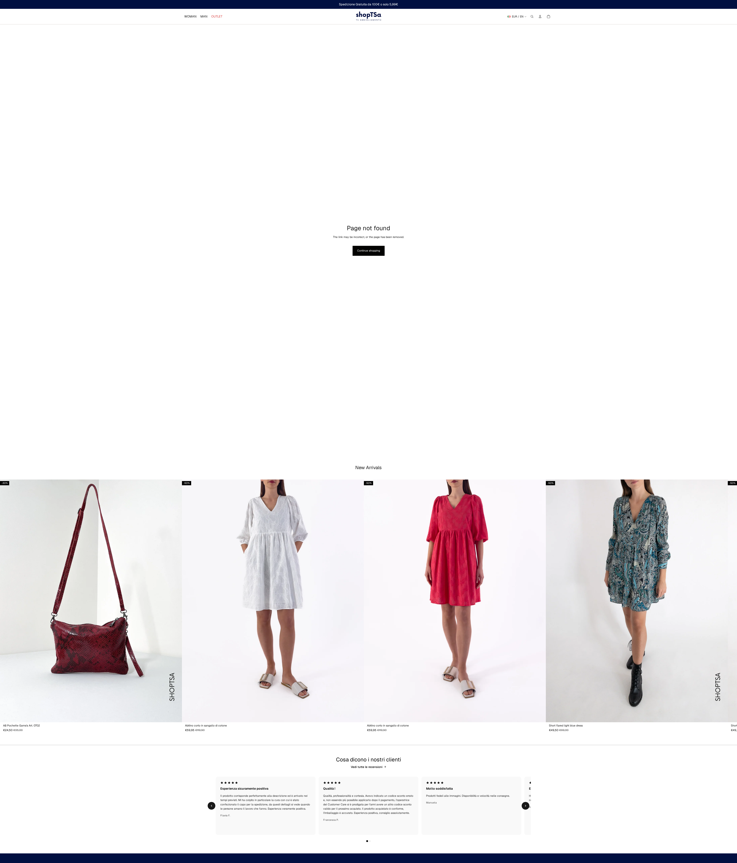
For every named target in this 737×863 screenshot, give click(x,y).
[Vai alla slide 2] (370, 841)
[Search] (532, 16)
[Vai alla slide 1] (367, 841)
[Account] (540, 16)
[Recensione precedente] (211, 806)
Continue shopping (368, 250)
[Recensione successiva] (525, 806)
